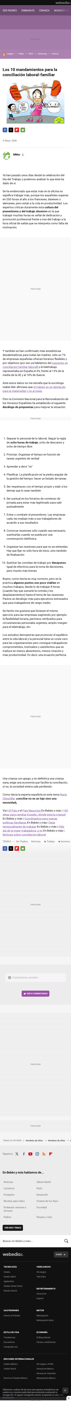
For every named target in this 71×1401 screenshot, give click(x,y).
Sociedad (41, 1207)
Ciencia (55, 53)
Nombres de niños (34, 1140)
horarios (65, 841)
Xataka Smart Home (13, 1286)
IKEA (31, 53)
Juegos (10, 53)
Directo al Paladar (12, 1315)
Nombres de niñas (57, 1140)
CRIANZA (44, 10)
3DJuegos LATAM (44, 1364)
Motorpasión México (45, 1378)
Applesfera (9, 1281)
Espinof (40, 1298)
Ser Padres (22, 841)
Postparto (9, 1194)
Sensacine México (45, 1368)
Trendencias (9, 1337)
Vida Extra (41, 1276)
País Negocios (31, 810)
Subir (59, 1254)
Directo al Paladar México (15, 1378)
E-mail (22, 130)
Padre (21, 53)
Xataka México (11, 1364)
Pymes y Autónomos (46, 1342)
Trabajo (51, 841)
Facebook (5, 130)
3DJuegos (41, 1272)
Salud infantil (43, 1182)
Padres (7, 1217)
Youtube (30, 1153)
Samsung (42, 53)
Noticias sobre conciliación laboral (24, 834)
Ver (37, 993)
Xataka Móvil (10, 1276)
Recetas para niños (14, 1201)
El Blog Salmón (43, 1337)
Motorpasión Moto (44, 1320)
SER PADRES (10, 10)
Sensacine (41, 1293)
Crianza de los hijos (47, 1201)
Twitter (11, 130)
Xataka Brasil (10, 1368)
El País (13, 810)
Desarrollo (42, 1194)
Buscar (66, 1241)
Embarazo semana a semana (15, 1209)
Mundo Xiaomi (10, 1290)
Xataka (7, 1272)
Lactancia (9, 1188)
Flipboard (17, 130)
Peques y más (44, 1217)
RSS (44, 1153)
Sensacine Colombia (46, 1373)
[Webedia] (63, 3)
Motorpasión (42, 1315)
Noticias (36, 841)
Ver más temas (12, 1227)
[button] (18, 155)
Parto (39, 1188)
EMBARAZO (28, 10)
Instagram (37, 1153)
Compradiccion (11, 1347)
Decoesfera (9, 1342)
